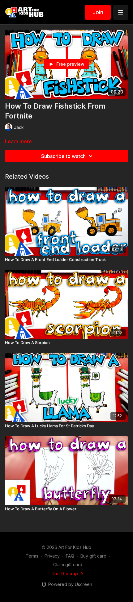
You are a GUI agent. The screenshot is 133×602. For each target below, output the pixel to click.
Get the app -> (67, 573)
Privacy (52, 555)
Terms (32, 555)
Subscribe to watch (63, 156)
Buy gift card (93, 555)
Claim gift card (67, 564)
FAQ (70, 555)
